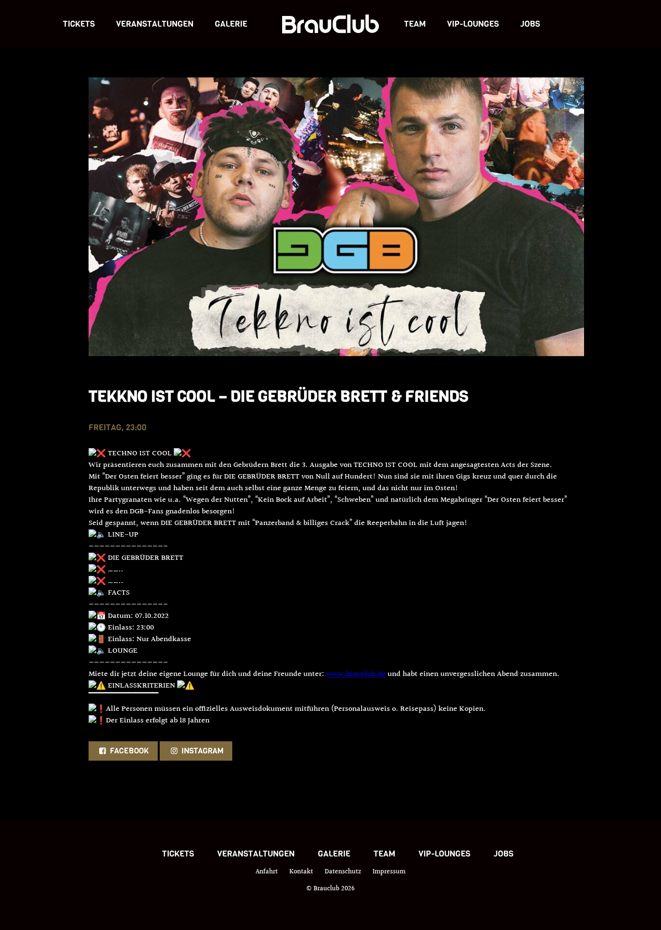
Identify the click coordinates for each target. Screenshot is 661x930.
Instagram (202, 751)
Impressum (389, 872)
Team (415, 24)
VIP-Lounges (473, 24)
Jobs (530, 24)
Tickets (79, 24)
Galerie (231, 24)
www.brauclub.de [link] (356, 674)
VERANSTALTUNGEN (155, 24)
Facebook (128, 751)
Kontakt (301, 872)
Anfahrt (266, 872)
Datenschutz (343, 872)
